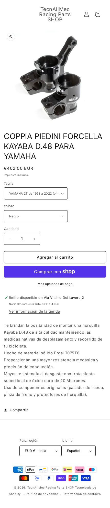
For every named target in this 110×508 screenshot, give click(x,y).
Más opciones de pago (55, 284)
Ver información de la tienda (34, 311)
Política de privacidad (42, 494)
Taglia (8, 183)
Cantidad (11, 229)
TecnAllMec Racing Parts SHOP (50, 487)
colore (9, 206)
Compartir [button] (19, 410)
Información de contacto (82, 494)
